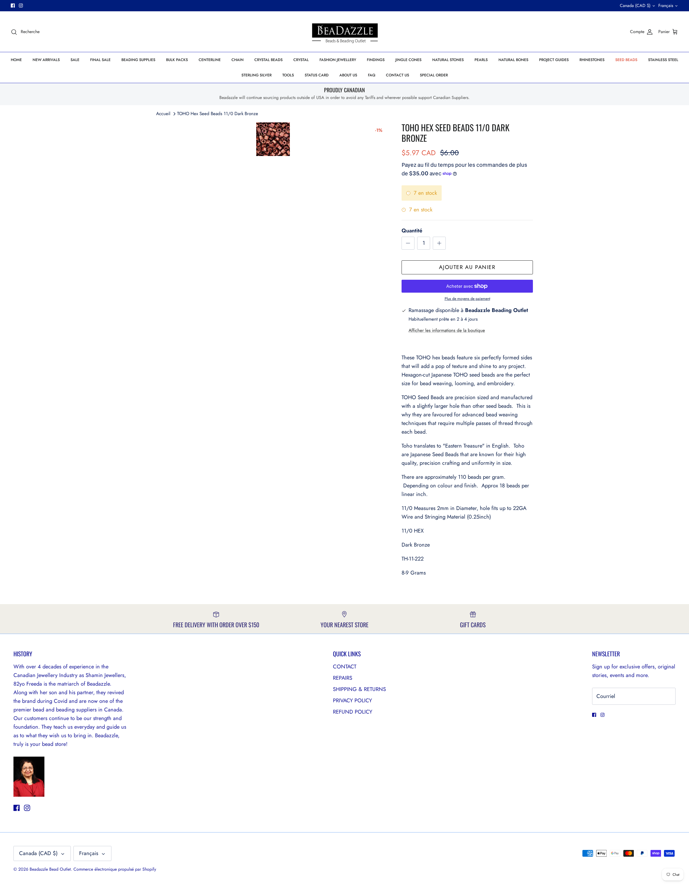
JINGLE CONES (408, 59)
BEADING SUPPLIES (138, 59)
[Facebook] (13, 5)
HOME (16, 59)
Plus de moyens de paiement (467, 298)
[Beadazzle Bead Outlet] (344, 32)
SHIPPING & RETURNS (359, 689)
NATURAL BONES (513, 59)
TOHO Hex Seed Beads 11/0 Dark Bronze (217, 113)
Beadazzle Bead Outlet (50, 869)
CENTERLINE (210, 59)
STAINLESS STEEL (663, 59)
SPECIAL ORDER (434, 75)
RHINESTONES (591, 59)
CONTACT (344, 667)
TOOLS (288, 75)
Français (665, 5)
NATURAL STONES (448, 59)
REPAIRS (342, 678)
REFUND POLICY (352, 712)
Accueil (163, 113)
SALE (75, 59)
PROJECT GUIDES (554, 59)
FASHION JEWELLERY (337, 59)
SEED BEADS (626, 59)
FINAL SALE (100, 59)
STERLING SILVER (256, 75)
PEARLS (481, 59)
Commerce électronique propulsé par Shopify (114, 869)
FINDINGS (376, 59)
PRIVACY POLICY (352, 700)
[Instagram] (21, 5)
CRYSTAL (301, 59)
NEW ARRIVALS (46, 59)
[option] (273, 139)
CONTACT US (397, 75)
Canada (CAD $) (635, 5)
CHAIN (237, 59)
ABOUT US (348, 75)
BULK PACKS (177, 59)
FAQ (371, 75)
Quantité (412, 231)
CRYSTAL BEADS (268, 59)
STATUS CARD (317, 75)
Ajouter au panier (467, 267)
